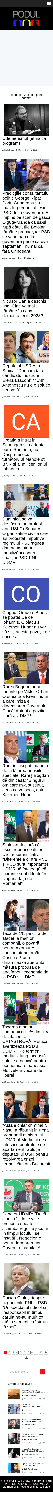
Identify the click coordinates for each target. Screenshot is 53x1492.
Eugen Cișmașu (10, 1334)
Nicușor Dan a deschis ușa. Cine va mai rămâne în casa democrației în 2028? (24, 308)
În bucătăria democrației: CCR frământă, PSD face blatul (32, 1451)
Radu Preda (9, 150)
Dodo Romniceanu (30, 1395)
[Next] (26, 1357)
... (36, 1352)
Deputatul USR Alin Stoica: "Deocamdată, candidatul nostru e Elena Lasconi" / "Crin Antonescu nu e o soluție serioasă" (26, 377)
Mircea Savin (9, 397)
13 (41, 1352)
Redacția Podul (29, 1425)
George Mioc (9, 476)
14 (46, 1352)
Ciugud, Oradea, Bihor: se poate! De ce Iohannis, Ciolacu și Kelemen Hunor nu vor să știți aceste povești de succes (26, 624)
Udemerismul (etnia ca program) (24, 141)
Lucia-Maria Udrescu (12, 323)
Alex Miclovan (10, 258)
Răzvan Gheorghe (30, 1439)
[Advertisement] (26, 57)
